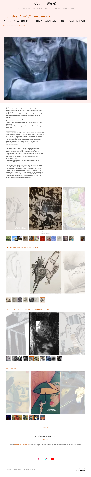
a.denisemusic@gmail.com (21, 446)
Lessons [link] (66, 8)
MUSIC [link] (73, 8)
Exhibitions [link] (26, 8)
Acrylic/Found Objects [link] (52, 8)
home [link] (18, 8)
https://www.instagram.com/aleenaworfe (14, 26)
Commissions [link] (37, 8)
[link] (45, 5)
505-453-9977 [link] (45, 441)
